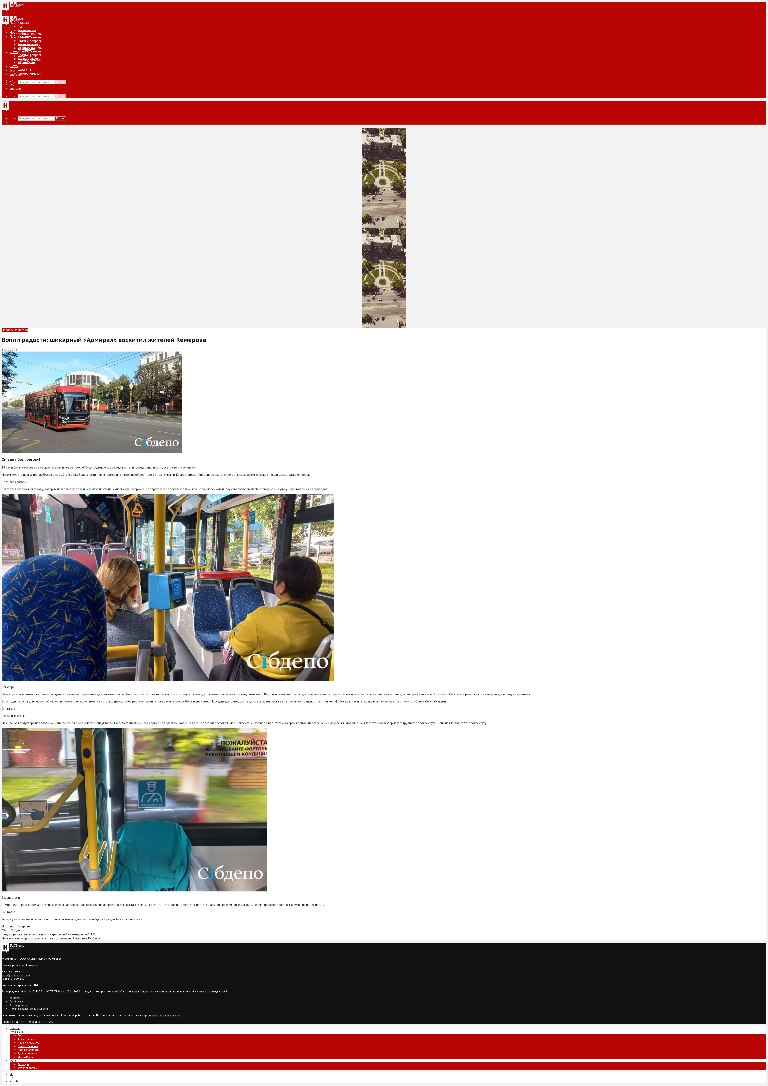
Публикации (19, 37)
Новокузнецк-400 (30, 34)
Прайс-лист (16, 1001)
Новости (16, 33)
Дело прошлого (29, 58)
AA (51, 1022)
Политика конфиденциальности (29, 1008)
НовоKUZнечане (29, 37)
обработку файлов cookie (165, 1015)
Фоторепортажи (29, 73)
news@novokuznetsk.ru (16, 975)
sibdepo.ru (23, 926)
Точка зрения (27, 30)
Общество (21, 330)
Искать (60, 82)
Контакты (15, 998)
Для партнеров (19, 1005)
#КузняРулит (26, 62)
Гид (20, 40)
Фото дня (24, 70)
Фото (14, 52)
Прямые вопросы (30, 41)
